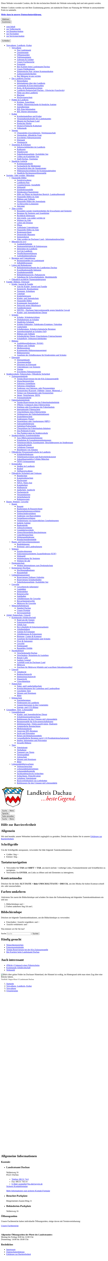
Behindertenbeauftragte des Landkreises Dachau (37, 267)
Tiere (14, 745)
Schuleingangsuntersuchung (28, 717)
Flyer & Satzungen (25, 641)
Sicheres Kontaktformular (17, 1186)
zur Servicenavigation (15, 36)
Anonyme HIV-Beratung (27, 731)
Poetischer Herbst (24, 123)
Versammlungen (23, 494)
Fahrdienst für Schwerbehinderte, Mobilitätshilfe (37, 277)
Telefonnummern (24, 57)
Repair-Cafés (22, 658)
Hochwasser (22, 480)
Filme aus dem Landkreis (27, 93)
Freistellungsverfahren (26, 518)
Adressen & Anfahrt (25, 59)
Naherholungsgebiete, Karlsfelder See (32, 154)
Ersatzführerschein (24, 416)
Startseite (10, 984)
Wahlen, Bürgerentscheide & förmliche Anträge (36, 104)
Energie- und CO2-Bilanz (27, 707)
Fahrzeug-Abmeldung (26, 386)
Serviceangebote (24, 613)
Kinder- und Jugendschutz (28, 298)
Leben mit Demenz (25, 223)
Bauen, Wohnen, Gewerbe (17, 502)
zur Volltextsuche (13, 29)
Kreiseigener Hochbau (21, 568)
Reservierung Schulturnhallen (29, 580)
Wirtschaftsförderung (20, 606)
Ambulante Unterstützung (27, 227)
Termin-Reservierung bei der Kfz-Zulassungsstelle (38, 379)
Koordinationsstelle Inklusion (29, 270)
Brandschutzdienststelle (26, 539)
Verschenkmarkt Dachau (27, 653)
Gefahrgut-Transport (25, 447)
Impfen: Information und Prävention (32, 740)
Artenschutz (22, 757)
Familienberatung (24, 308)
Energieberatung (24, 700)
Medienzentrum (23, 348)
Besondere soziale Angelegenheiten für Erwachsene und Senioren (44, 211)
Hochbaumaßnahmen (26, 570)
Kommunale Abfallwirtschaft (24, 617)
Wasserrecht (22, 679)
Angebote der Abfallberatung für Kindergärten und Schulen (41, 355)
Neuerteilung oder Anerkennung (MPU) (33, 421)
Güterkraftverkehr (24, 445)
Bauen (14, 504)
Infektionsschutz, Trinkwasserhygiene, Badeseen (37, 724)
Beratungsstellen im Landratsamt (30, 260)
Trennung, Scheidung (26, 291)
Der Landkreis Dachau (21, 78)
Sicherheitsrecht (23, 497)
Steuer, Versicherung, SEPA (28, 395)
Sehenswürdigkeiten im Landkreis (31, 147)
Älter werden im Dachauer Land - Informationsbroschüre (40, 239)
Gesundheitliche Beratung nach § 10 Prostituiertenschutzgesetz (43, 738)
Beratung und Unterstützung (23, 258)
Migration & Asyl (19, 241)
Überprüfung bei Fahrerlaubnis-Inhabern (34, 428)
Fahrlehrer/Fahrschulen (26, 426)
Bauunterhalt (22, 572)
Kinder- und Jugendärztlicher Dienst (32, 312)
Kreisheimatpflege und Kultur (29, 116)
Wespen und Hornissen (26, 693)
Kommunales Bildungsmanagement (31, 350)
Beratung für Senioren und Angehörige (33, 213)
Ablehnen (5, 19)
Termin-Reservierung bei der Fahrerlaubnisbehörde (38, 402)
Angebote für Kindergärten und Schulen (33, 639)
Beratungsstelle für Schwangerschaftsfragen (35, 721)
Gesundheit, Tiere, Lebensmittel (19, 710)
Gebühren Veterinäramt (26, 778)
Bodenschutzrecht (24, 674)
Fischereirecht (22, 492)
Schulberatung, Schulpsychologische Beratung (36, 329)
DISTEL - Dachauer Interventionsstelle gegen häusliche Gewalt (43, 310)
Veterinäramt (22, 747)
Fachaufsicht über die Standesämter (31, 168)
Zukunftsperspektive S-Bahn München (33, 459)
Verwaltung (16, 48)
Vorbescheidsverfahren (26, 513)
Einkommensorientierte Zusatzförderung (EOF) (36, 554)
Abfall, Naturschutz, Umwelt (18, 615)
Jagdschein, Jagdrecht (26, 490)
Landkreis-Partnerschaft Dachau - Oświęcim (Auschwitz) (41, 90)
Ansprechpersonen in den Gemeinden (32, 705)
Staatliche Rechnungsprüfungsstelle (31, 173)
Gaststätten (21, 589)
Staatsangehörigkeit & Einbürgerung (32, 246)
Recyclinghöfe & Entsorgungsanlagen (32, 627)
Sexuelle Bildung (24, 743)
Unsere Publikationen (26, 69)
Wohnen (15, 549)
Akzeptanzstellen (24, 362)
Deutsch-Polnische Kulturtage (29, 126)
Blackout (20, 95)
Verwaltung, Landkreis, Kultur (19, 45)
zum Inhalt (10, 26)
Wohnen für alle (23, 561)
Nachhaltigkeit (18, 650)
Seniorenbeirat (23, 237)
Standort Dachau (24, 608)
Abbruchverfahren (24, 528)
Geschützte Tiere (24, 691)
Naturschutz (17, 684)
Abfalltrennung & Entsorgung (29, 634)
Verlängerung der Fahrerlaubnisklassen (33, 414)
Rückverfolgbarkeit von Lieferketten (32, 781)
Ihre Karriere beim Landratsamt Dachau (33, 67)
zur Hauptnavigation (14, 31)
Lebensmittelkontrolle (26, 771)
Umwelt (15, 669)
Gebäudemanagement (21, 575)
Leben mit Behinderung (21, 265)
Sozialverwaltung (24, 180)
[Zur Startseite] (38, 808)
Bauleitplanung (23, 544)
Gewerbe (15, 584)
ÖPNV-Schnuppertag (26, 461)
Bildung (15, 341)
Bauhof (20, 468)
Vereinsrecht (22, 142)
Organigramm (22, 52)
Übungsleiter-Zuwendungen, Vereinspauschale (36, 133)
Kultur (14, 114)
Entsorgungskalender (25, 622)
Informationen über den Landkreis (31, 83)
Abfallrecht (21, 672)
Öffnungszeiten (23, 55)
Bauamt (20, 506)
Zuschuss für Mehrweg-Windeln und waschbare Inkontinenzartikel (44, 667)
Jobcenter (21, 206)
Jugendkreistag (23, 107)
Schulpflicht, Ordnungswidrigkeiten (32, 338)
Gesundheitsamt (18, 712)
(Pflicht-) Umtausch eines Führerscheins (33, 405)
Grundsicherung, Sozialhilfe (28, 185)
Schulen (15, 315)
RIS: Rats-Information (26, 109)
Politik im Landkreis (20, 100)
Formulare (21, 64)
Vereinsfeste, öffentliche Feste (29, 135)
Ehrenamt (21, 140)
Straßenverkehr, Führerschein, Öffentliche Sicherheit (28, 374)
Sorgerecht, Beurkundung (27, 289)
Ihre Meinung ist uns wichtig (29, 76)
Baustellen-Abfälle (24, 648)
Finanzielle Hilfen (19, 178)
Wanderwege (22, 152)
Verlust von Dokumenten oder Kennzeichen (35, 393)
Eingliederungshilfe (25, 189)
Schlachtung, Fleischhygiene (29, 776)
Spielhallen (21, 596)
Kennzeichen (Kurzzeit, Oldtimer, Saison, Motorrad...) (39, 390)
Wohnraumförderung (25, 537)
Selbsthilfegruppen (24, 263)
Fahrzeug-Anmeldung (26, 383)
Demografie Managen (26, 234)
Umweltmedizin (23, 681)
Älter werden (17, 208)
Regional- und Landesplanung (29, 546)
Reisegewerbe (23, 594)
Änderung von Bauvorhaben (29, 516)
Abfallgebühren (23, 629)
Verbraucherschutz (24, 766)
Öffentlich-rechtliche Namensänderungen (29, 279)
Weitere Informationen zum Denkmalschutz (35, 565)
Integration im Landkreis (27, 249)
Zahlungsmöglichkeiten (26, 74)
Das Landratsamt (24, 50)
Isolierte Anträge (24, 523)
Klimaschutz (17, 698)
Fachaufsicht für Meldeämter (29, 166)
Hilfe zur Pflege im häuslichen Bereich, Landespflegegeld (41, 194)
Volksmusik (22, 128)
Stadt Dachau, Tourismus (27, 159)
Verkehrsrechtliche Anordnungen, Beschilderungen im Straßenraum (45, 442)
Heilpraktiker (22, 591)
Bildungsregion (23, 353)
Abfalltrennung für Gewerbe (29, 598)
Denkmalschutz (18, 563)
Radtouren (21, 149)
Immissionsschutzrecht (26, 676)
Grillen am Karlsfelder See (28, 156)
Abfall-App (21, 624)
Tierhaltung (21, 750)
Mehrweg (21, 665)
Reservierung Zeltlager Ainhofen (30, 577)
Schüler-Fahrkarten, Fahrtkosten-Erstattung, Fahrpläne (39, 324)
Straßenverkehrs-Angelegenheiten (26, 435)
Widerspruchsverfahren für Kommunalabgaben (36, 171)
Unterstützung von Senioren (28, 367)
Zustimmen (6, 22)
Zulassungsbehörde (20, 376)
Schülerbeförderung (25, 454)
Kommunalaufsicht (25, 163)
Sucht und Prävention (26, 733)
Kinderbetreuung (24, 296)
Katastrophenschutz (25, 478)
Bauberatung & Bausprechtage (29, 509)
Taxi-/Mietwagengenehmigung (29, 438)
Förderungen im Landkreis (28, 702)
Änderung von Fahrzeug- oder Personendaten (36, 388)
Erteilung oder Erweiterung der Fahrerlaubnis (36, 407)
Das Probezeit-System (26, 431)
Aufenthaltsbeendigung (26, 256)
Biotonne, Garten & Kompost (29, 636)
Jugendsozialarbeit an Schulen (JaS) (32, 331)
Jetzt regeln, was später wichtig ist (31, 218)
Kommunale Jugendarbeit (27, 303)
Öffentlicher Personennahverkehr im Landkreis (31, 452)
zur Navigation (12, 34)
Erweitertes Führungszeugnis (29, 137)
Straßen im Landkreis (26, 466)
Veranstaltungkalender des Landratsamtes (34, 119)
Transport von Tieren (25, 752)
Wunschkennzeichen (25, 381)
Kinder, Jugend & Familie (22, 284)
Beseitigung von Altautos (27, 450)
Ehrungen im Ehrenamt (26, 364)
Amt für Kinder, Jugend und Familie (32, 286)
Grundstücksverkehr (25, 530)
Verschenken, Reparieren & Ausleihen (33, 655)
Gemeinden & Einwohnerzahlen (30, 85)
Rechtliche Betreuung (26, 215)
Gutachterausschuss (25, 535)
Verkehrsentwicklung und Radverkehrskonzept (36, 457)
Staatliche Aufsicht (19, 161)
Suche (3, 933)
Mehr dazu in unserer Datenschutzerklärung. (21, 14)
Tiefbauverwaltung (25, 471)
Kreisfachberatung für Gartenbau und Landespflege (38, 688)
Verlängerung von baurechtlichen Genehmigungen (38, 520)
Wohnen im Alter (24, 220)
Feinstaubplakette (24, 398)
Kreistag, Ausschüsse (26, 102)
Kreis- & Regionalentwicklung (29, 88)
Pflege (19, 225)
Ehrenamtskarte (23, 360)
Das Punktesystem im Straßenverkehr (32, 433)
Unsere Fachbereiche (25, 62)
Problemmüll (22, 646)
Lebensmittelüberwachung (23, 764)
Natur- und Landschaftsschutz (29, 686)
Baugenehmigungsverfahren (28, 511)
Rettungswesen (23, 499)
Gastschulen (22, 327)
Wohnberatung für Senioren (28, 558)
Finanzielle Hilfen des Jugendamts (31, 201)
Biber (19, 695)
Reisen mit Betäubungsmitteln (29, 736)
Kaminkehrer (22, 485)
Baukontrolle (22, 525)
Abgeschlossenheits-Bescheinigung (31, 532)
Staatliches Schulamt (25, 322)
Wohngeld (21, 187)
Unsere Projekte (23, 610)
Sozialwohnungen (24, 551)
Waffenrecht (22, 487)
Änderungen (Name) (25, 419)
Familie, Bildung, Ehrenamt (17, 282)
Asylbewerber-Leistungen (27, 204)
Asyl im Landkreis (24, 251)
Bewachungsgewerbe (26, 601)
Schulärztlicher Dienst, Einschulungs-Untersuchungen (39, 336)
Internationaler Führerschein (28, 409)
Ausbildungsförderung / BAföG (30, 343)
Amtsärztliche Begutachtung (28, 726)
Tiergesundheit (23, 755)
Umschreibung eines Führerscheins (31, 412)
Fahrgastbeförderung (25, 424)
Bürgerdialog (22, 81)
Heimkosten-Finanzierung (27, 192)
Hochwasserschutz (24, 97)
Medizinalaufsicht (24, 728)
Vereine (15, 130)
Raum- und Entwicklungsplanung (26, 542)
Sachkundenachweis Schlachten (30, 773)
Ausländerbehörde (24, 244)
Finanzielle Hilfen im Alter (28, 197)
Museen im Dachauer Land (28, 121)
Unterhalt (21, 293)
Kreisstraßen (17, 464)
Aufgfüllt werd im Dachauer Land (31, 662)
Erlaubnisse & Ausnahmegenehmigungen (34, 440)
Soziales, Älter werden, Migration (20, 175)
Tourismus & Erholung (21, 145)
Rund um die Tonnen (26, 620)
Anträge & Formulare (26, 632)
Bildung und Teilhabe (26, 199)
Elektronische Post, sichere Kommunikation (35, 71)
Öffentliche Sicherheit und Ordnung (26, 473)
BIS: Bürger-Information (27, 111)
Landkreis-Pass (23, 182)
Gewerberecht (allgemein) (27, 587)
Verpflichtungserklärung (27, 253)
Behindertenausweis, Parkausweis (31, 275)
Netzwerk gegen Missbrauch (29, 305)
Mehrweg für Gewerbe (26, 603)
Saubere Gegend (24, 660)
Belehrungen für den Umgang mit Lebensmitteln (37, 719)
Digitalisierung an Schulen (28, 320)
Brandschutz (22, 476)
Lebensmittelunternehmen (27, 769)
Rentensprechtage (24, 232)
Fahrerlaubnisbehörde (21, 400)
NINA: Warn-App (24, 483)
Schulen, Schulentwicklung (28, 317)
